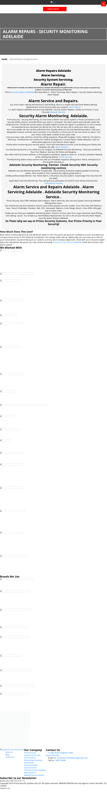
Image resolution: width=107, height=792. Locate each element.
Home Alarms (75, 107)
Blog (7, 754)
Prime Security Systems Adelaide (67, 242)
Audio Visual (29, 763)
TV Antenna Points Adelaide (35, 770)
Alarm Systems (62, 147)
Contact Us (10, 757)
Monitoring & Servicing (33, 760)
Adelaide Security (57, 112)
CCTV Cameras (30, 758)
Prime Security (65, 157)
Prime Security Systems (15, 749)
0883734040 (53, 9)
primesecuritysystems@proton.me (72, 758)
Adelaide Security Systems (34, 775)
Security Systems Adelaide (22, 92)
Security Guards (30, 768)
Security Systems (30, 765)
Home (4, 59)
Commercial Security (53, 183)
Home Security (30, 753)
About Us (9, 752)
